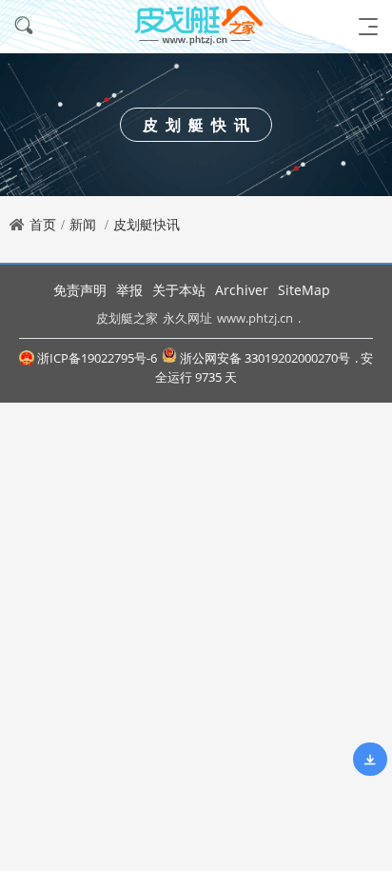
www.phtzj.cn (255, 318)
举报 (129, 290)
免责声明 (80, 290)
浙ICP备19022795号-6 (97, 357)
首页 (42, 224)
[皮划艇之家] (196, 26)
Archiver (241, 290)
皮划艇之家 (127, 318)
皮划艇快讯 (146, 224)
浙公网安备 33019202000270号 (265, 357)
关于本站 (179, 290)
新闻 (82, 224)
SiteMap (304, 290)
